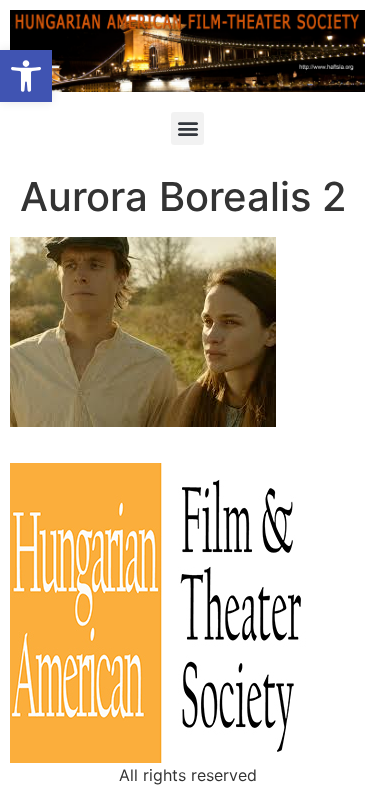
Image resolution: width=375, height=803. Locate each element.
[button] (26, 76)
